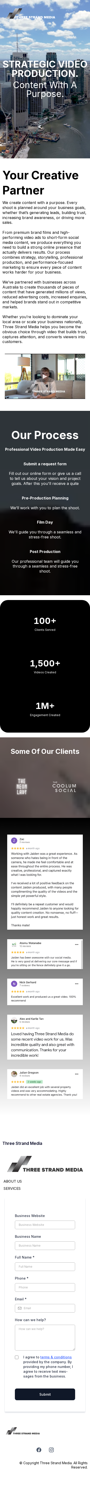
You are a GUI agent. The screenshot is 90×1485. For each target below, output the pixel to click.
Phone (22, 1278)
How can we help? (30, 1320)
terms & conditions (56, 1357)
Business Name (28, 1236)
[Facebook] (39, 1450)
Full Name (25, 1257)
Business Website (30, 1216)
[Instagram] (51, 1450)
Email (21, 1299)
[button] (82, 14)
